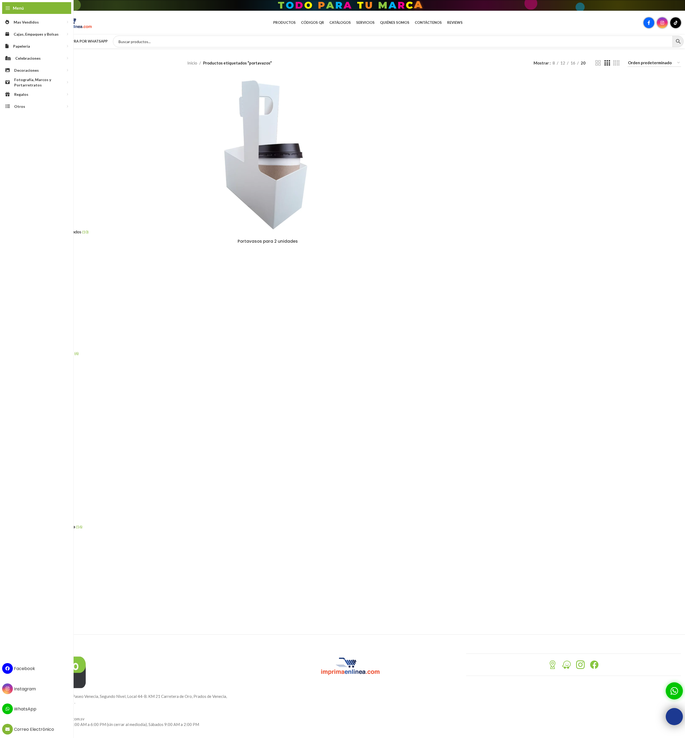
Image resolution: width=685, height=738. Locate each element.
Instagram (24, 689)
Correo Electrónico (33, 729)
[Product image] (267, 155)
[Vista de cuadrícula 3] (607, 63)
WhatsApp (24, 709)
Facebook (24, 668)
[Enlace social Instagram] (662, 22)
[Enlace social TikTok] (675, 22)
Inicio (192, 62)
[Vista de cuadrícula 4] (616, 63)
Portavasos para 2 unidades (268, 241)
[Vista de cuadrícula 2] (598, 63)
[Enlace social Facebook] (649, 22)
